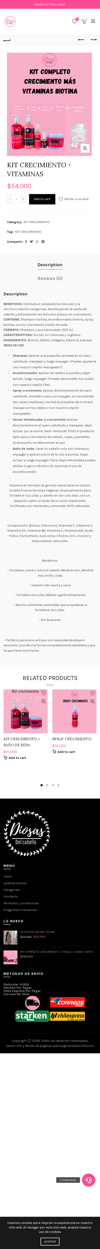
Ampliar (85, 148)
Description (50, 264)
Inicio (7, 876)
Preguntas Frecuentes (20, 910)
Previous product (81, 40)
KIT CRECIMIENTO (36, 222)
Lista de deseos (77, 19)
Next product (93, 40)
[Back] (7, 40)
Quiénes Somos (15, 883)
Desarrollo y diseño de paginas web (32, 1046)
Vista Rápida (44, 702)
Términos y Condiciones (21, 903)
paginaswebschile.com (77, 1046)
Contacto (10, 897)
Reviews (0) (50, 278)
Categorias (11, 890)
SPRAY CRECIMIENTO (71, 739)
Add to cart (42, 199)
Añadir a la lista (76, 199)
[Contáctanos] (88, 1180)
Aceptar (50, 1241)
